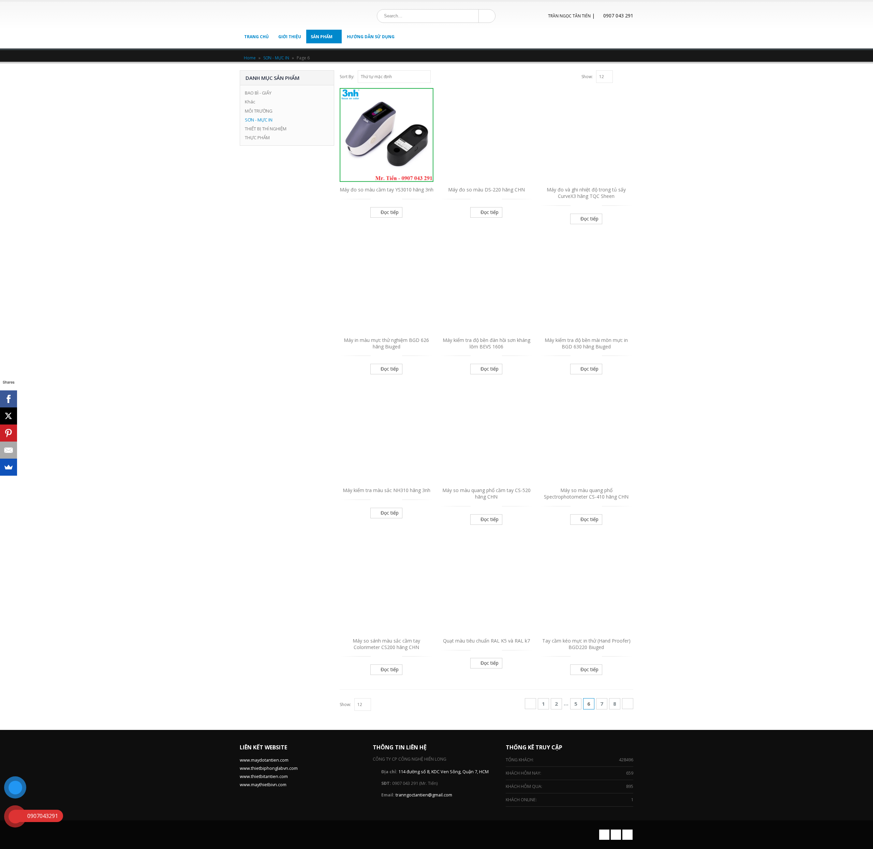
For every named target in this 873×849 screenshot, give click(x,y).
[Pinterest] (8, 433)
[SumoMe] (8, 467)
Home (250, 58)
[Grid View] (623, 76)
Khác (250, 102)
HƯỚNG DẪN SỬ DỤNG (371, 37)
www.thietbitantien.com (264, 776)
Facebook (604, 835)
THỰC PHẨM (257, 137)
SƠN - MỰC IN (276, 58)
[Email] (8, 450)
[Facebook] (8, 398)
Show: (587, 77)
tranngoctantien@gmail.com (424, 795)
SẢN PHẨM (321, 37)
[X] (8, 415)
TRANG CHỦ (256, 37)
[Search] (486, 16)
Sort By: (347, 77)
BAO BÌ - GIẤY (258, 93)
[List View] (630, 76)
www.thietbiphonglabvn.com (269, 768)
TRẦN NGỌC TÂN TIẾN (569, 16)
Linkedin (627, 835)
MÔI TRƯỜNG (258, 111)
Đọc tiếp (390, 212)
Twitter (616, 835)
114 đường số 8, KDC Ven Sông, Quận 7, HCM (443, 772)
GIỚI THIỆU (289, 37)
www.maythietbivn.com (263, 785)
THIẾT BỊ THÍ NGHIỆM (265, 129)
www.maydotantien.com (264, 760)
